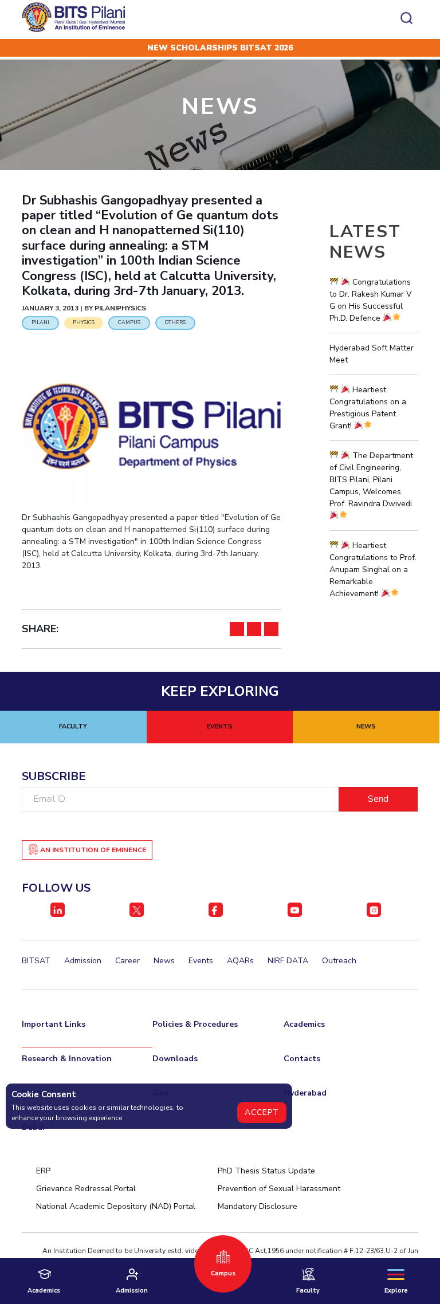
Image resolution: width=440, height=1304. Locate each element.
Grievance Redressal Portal (86, 1188)
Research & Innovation (67, 1058)
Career (127, 960)
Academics (304, 1024)
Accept (262, 1112)
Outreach (339, 960)
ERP (43, 1170)
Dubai (33, 1127)
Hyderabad (305, 1093)
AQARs (240, 960)
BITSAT (36, 960)
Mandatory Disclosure (257, 1206)
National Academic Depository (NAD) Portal (115, 1206)
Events (200, 960)
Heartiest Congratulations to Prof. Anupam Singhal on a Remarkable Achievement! (373, 569)
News (164, 960)
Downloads (175, 1058)
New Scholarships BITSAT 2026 (220, 47)
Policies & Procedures (195, 1024)
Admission (82, 960)
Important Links (53, 1024)
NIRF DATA (288, 960)
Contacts (302, 1058)
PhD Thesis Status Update (266, 1170)
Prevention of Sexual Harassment (279, 1188)
